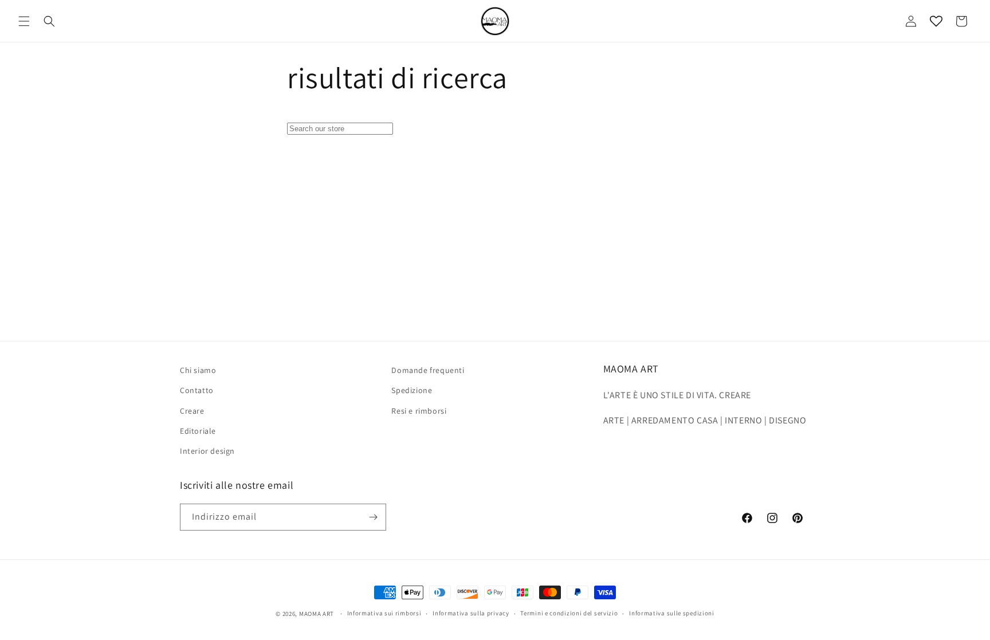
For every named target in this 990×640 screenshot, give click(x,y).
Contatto (197, 390)
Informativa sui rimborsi (384, 613)
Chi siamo (198, 370)
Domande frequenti (427, 370)
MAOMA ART (316, 614)
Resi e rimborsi (418, 411)
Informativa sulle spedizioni (671, 613)
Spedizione (411, 390)
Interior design (207, 451)
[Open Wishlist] (936, 21)
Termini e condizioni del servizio (569, 613)
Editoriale (198, 431)
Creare (192, 411)
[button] (24, 21)
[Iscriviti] (373, 517)
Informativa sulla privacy (471, 613)
